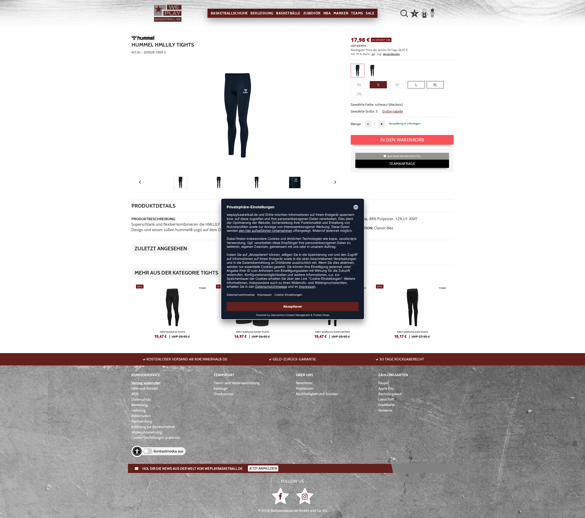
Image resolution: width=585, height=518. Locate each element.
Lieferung (138, 410)
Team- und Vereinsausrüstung (237, 383)
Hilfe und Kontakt (144, 388)
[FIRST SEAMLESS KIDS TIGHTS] (412, 310)
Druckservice (223, 394)
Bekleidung (261, 13)
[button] (404, 13)
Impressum (304, 388)
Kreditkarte (386, 405)
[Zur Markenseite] (142, 38)
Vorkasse (385, 410)
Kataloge (220, 388)
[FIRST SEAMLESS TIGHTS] (172, 310)
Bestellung (139, 405)
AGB (134, 394)
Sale (370, 13)
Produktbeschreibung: (153, 219)
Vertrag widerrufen (145, 383)
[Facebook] (281, 496)
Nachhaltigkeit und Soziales (317, 394)
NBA (327, 13)
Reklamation (141, 416)
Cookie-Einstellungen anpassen (155, 437)
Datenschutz (141, 399)
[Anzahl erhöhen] (381, 124)
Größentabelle (392, 111)
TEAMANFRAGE (402, 163)
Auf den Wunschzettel (404, 156)
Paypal (383, 383)
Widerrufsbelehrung (146, 432)
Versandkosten (391, 54)
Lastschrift (386, 399)
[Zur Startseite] (167, 13)
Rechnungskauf (390, 394)
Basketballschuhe (229, 13)
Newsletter (304, 383)
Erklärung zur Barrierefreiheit (153, 427)
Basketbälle (288, 13)
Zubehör (312, 13)
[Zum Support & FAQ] (414, 12)
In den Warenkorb (402, 140)
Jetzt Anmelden (263, 468)
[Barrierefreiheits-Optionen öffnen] (137, 451)
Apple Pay (386, 388)
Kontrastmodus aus (168, 451)
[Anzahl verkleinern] (367, 124)
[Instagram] (305, 496)
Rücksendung (141, 421)
